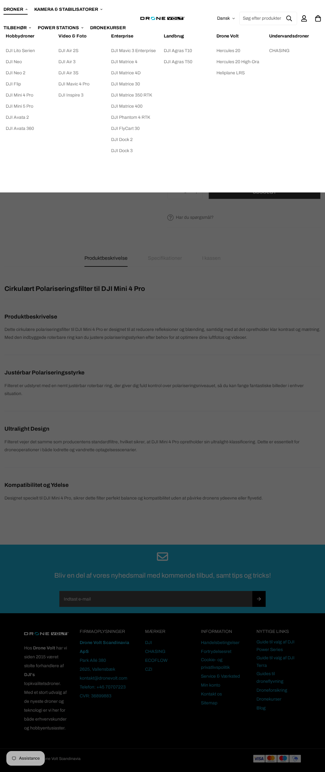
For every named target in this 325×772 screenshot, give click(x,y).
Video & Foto (72, 36)
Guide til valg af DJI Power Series (275, 646)
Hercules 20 (228, 50)
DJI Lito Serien (20, 50)
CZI (148, 669)
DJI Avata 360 (20, 128)
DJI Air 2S (68, 50)
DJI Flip (13, 84)
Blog (261, 708)
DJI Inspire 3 (70, 95)
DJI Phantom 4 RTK (130, 117)
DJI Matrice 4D (126, 72)
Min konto (210, 685)
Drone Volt (227, 36)
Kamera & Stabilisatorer (66, 9)
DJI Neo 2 (15, 72)
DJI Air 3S (68, 72)
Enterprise (122, 36)
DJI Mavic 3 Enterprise (133, 50)
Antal (172, 176)
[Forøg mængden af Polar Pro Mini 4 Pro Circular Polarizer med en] (197, 192)
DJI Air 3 (67, 61)
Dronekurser (269, 699)
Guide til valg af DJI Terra (275, 661)
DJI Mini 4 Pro (19, 95)
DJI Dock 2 (122, 139)
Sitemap (209, 703)
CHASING (279, 50)
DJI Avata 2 (17, 117)
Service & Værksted (220, 676)
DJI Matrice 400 (127, 106)
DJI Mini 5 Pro (19, 106)
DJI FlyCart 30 (125, 128)
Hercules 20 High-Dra (237, 61)
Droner (13, 9)
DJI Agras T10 (178, 50)
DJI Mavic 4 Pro (74, 84)
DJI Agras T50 (178, 61)
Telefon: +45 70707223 (103, 687)
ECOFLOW (156, 660)
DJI (148, 642)
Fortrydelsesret (216, 651)
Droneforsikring (271, 690)
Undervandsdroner (289, 36)
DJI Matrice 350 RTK (131, 95)
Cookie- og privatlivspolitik (215, 663)
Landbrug (174, 36)
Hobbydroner (20, 36)
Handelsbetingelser (220, 642)
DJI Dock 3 (122, 150)
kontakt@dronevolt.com (103, 678)
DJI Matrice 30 (125, 84)
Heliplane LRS (230, 72)
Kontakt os (211, 694)
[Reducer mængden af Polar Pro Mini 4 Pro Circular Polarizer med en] (174, 192)
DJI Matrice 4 (124, 61)
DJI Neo (14, 61)
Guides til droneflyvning (269, 677)
